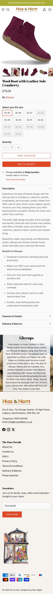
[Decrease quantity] (5, 147)
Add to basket (26, 164)
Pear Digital (37, 590)
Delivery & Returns (12, 323)
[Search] (9, 9)
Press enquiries (10, 475)
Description (8, 188)
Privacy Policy (9, 461)
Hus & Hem (15, 590)
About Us (7, 446)
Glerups (10, 97)
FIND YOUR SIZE (26, 155)
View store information (15, 179)
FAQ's (5, 456)
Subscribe (12, 514)
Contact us (8, 451)
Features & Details (12, 316)
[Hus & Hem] (26, 9)
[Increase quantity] (18, 147)
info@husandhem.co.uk (20, 422)
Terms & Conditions (12, 465)
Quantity (7, 142)
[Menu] (3, 9)
